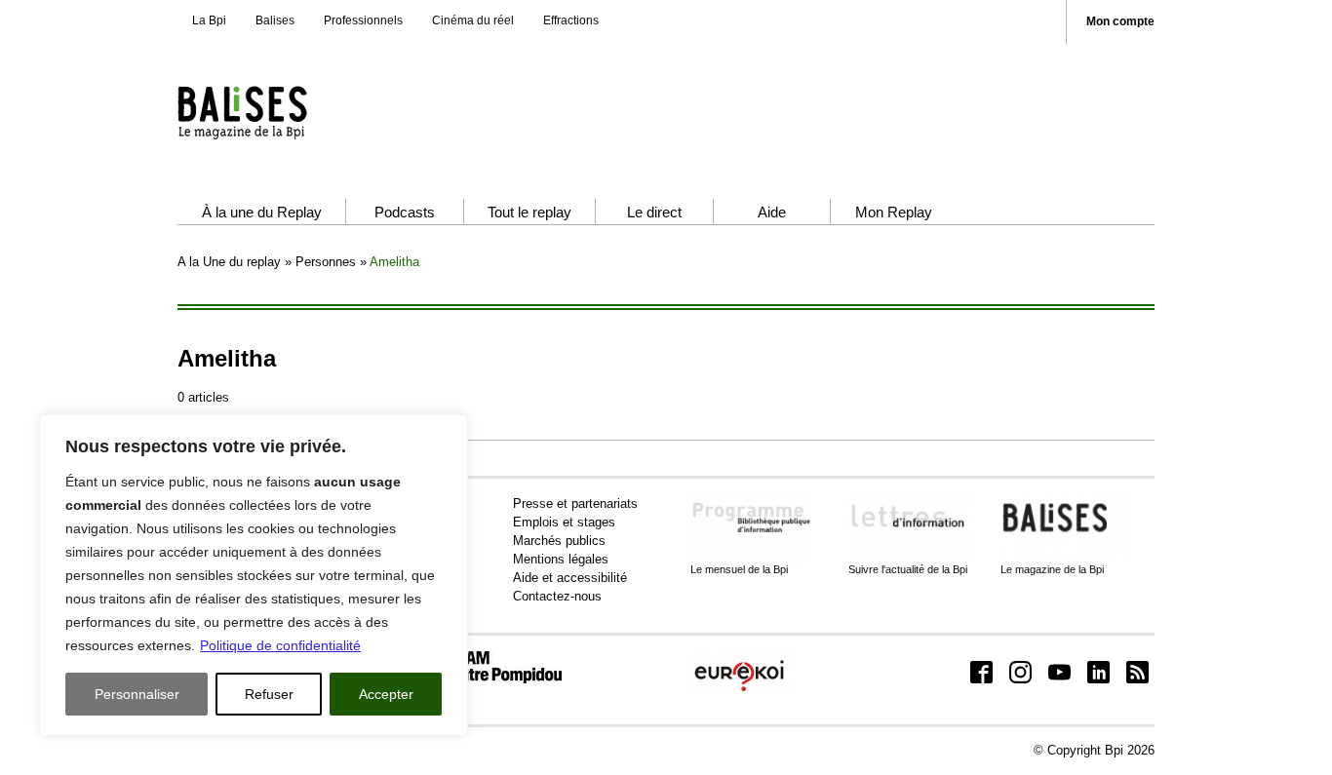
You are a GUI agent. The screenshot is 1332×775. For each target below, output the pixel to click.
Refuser (269, 694)
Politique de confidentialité (280, 645)
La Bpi (209, 20)
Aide (772, 212)
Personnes (325, 261)
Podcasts (404, 212)
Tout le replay (529, 212)
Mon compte (1120, 22)
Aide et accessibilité (570, 577)
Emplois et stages (564, 522)
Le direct (654, 212)
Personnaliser (137, 694)
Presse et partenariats (575, 503)
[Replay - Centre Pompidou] (279, 112)
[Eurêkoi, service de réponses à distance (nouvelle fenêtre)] (739, 692)
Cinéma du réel (473, 20)
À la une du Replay (262, 212)
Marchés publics (559, 540)
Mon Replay (893, 212)
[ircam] (488, 679)
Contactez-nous (557, 596)
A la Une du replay (229, 261)
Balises (274, 20)
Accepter (386, 694)
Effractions (571, 20)
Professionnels (363, 20)
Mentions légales (560, 559)
